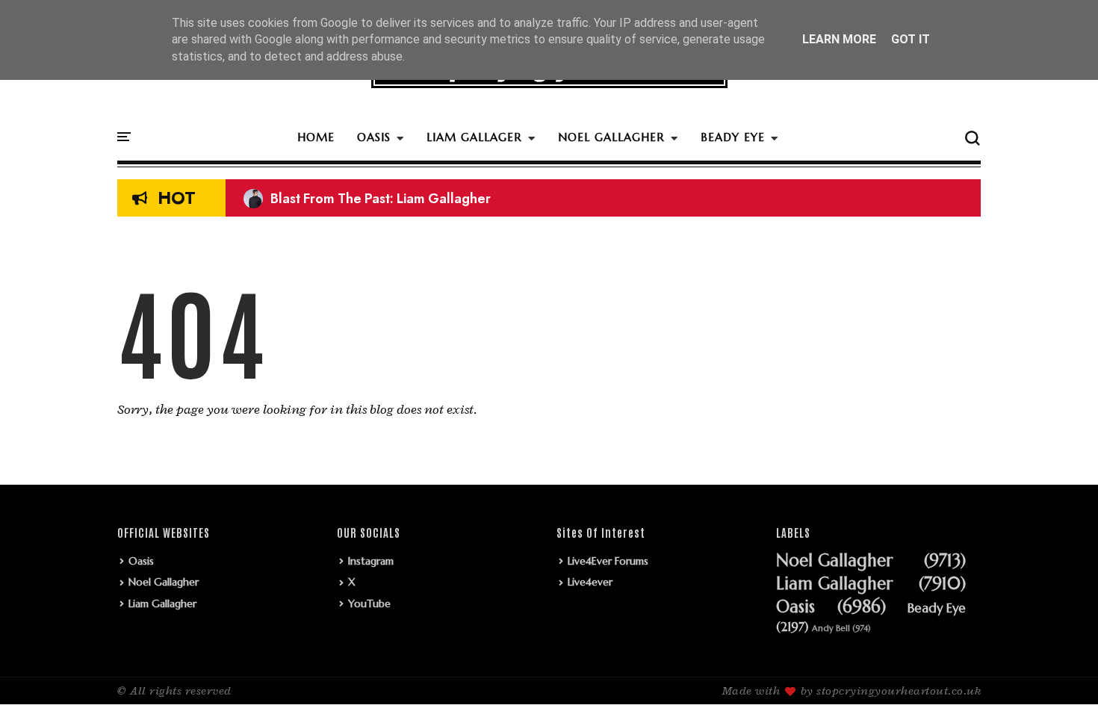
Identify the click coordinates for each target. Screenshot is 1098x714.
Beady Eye (937, 608)
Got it (910, 39)
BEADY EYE (733, 137)
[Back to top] (1061, 678)
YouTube (369, 603)
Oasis (141, 561)
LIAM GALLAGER (474, 137)
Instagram (371, 561)
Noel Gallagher (163, 582)
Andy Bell (831, 628)
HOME (316, 137)
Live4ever (590, 582)
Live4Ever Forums (608, 561)
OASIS (374, 137)
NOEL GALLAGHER (611, 137)
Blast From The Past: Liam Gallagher (367, 198)
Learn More (839, 39)
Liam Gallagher (162, 603)
